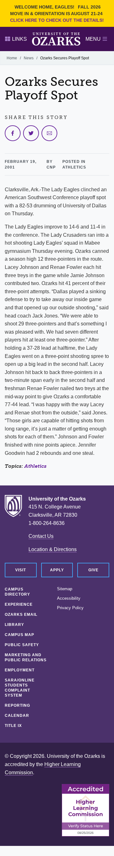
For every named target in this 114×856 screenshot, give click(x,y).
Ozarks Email (21, 614)
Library (14, 624)
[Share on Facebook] (13, 133)
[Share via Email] (49, 133)
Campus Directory (17, 592)
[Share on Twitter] (31, 133)
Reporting (17, 705)
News (29, 58)
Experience (19, 604)
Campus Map (19, 635)
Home (12, 58)
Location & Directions (52, 549)
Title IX (13, 725)
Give (93, 570)
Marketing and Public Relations (26, 657)
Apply (57, 570)
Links (19, 39)
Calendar (17, 715)
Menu (93, 39)
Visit (20, 570)
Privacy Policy (70, 608)
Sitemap (64, 589)
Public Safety (22, 645)
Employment (20, 670)
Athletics (35, 466)
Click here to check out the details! (57, 20)
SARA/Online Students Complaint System (20, 688)
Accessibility (68, 598)
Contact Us (41, 536)
